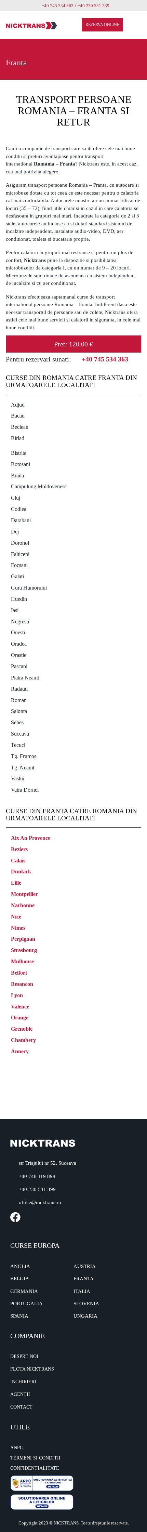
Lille (16, 883)
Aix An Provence (30, 838)
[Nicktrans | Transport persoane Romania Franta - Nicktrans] (31, 25)
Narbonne (23, 905)
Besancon (22, 984)
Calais (18, 860)
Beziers (19, 849)
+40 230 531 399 (37, 1189)
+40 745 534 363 (58, 5)
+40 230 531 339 (93, 5)
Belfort (19, 973)
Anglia (20, 1266)
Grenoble (21, 1029)
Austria (85, 1266)
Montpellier (24, 894)
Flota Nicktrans (32, 1369)
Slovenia (86, 1303)
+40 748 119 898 (37, 1176)
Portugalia (26, 1303)
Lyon (17, 995)
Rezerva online (102, 24)
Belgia (19, 1278)
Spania (19, 1316)
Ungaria (85, 1316)
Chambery (23, 1040)
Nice (16, 917)
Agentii (20, 1394)
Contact (21, 1407)
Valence (20, 1006)
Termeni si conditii (35, 1458)
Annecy (20, 1051)
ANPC (16, 1447)
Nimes (18, 928)
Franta (84, 1278)
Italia (82, 1291)
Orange (19, 1017)
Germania (24, 1291)
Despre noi (24, 1356)
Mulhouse (22, 961)
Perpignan (23, 939)
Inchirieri (23, 1381)
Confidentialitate (34, 1468)
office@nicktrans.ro (40, 1202)
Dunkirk (21, 871)
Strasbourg (24, 950)
